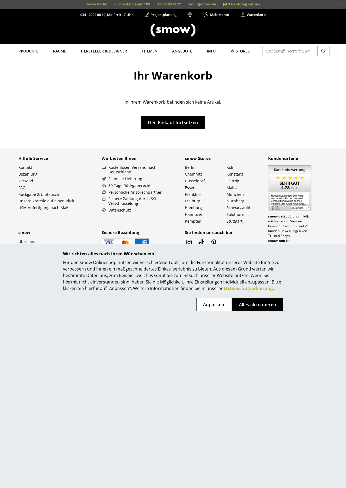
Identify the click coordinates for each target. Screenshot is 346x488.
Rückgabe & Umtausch (38, 194)
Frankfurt (193, 194)
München (235, 194)
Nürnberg (235, 200)
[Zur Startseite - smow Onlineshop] (173, 30)
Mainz (232, 187)
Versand (25, 180)
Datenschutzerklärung (248, 288)
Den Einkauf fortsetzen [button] (173, 123)
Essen (190, 187)
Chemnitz (193, 174)
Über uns (26, 241)
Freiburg (192, 200)
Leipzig (233, 180)
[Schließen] (339, 4)
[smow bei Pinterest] (214, 243)
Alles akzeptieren (257, 305)
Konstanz (235, 174)
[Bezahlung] (109, 242)
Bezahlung (28, 174)
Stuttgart (234, 221)
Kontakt (25, 167)
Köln (231, 167)
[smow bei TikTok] (201, 243)
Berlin (190, 167)
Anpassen (213, 305)
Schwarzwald (238, 207)
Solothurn (235, 214)
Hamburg (193, 207)
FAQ (22, 187)
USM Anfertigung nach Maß (43, 207)
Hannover (193, 214)
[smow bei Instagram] (189, 243)
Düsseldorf (195, 180)
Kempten (193, 221)
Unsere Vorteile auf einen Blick (46, 200)
